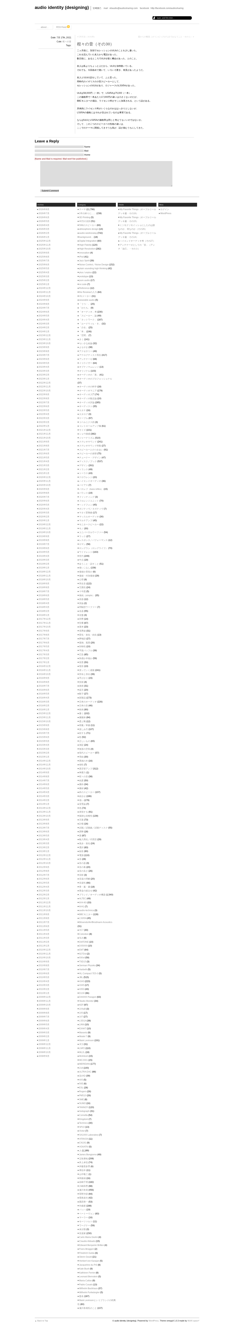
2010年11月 (45, 953)
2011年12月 (45, 902)
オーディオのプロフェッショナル (95, 378)
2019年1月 (44, 567)
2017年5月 (44, 646)
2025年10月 (45, 248)
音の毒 (82, 867)
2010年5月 (44, 977)
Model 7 (83, 1036)
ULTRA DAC (85, 1071)
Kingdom (83, 1119)
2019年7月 (44, 544)
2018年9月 (44, 583)
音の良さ (83, 871)
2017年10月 (45, 627)
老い (81, 800)
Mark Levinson (86, 1040)
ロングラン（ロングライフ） (93, 548)
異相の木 (83, 761)
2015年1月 (44, 757)
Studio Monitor (86, 1001)
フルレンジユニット (89, 501)
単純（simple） (87, 595)
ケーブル (83, 418)
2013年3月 (44, 843)
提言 (81, 690)
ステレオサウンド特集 (90, 445)
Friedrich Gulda (87, 1253)
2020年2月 (44, 516)
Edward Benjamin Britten (91, 1245)
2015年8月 (44, 729)
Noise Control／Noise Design (94, 264)
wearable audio (87, 300)
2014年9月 (44, 772)
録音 (81, 851)
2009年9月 (44, 1009)
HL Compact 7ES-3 (88, 973)
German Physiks (87, 965)
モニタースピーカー (89, 524)
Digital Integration (88, 241)
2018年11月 (45, 575)
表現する (83, 812)
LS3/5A (82, 918)
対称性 (82, 646)
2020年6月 (44, 501)
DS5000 (83, 945)
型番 (81, 623)
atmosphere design (88, 229)
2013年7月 (44, 827)
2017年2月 (44, 658)
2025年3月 (44, 276)
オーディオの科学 (88, 386)
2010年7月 (44, 969)
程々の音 (67, 41)
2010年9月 (44, 961)
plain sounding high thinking (93, 268)
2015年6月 (44, 737)
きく (81, 339)
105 (81, 1013)
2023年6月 (44, 359)
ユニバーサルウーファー (91, 532)
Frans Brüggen (86, 1249)
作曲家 (82, 1206)
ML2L (82, 1052)
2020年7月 (44, 497)
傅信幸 (82, 1170)
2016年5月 (44, 693)
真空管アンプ (85, 768)
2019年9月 (44, 536)
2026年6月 (44, 217)
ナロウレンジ (85, 477)
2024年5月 (44, 315)
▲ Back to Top (41, 1321)
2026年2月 (44, 233)
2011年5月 (44, 930)
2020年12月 (45, 477)
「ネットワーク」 (88, 319)
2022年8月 (44, 398)
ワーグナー (84, 1225)
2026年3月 (44, 229)
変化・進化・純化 (88, 635)
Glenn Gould (85, 1257)
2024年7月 (44, 308)
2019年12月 (45, 524)
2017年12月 (45, 619)
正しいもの (84, 741)
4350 (81, 989)
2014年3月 (44, 796)
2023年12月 (45, 335)
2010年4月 (44, 981)
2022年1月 (44, 426)
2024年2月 (44, 327)
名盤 (81, 615)
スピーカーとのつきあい (91, 449)
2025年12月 (45, 241)
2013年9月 (44, 819)
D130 (82, 993)
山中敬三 (83, 1174)
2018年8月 (44, 587)
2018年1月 (44, 615)
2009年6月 (44, 1020)
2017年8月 (44, 635)
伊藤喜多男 (84, 1166)
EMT (81, 949)
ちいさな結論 (85, 343)
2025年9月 (44, 252)
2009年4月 (44, 1028)
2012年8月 (44, 871)
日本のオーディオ (88, 701)
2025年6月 (44, 264)
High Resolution (87, 248)
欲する (82, 733)
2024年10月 (45, 296)
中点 (81, 560)
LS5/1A (82, 1020)
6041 (81, 906)
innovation (84, 252)
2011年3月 (44, 938)
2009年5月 (44, 1024)
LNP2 (82, 1048)
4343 (81, 981)
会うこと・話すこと (89, 564)
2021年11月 (45, 434)
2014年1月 (44, 804)
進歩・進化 (84, 843)
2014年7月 (44, 780)
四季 (81, 619)
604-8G (83, 902)
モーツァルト (85, 1221)
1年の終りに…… (87, 213)
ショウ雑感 (84, 434)
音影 (81, 875)
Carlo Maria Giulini (88, 1237)
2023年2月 (44, 374)
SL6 (81, 938)
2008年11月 (45, 1048)
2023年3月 (44, 371)
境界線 (82, 631)
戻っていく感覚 (87, 670)
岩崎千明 (83, 1182)
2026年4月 (44, 225)
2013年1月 (44, 851)
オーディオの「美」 (89, 374)
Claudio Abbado (87, 1241)
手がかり (83, 678)
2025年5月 (44, 268)
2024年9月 (44, 300)
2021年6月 (44, 453)
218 (81, 1068)
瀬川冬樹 (83, 1190)
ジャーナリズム (87, 438)
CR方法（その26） (87, 37)
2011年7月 (44, 922)
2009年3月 (44, 1032)
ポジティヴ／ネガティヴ (91, 509)
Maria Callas (85, 1280)
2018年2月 (44, 611)
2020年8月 (44, 493)
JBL (81, 977)
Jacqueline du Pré (88, 1265)
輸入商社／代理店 (88, 839)
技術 (81, 682)
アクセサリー (85, 351)
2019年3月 (44, 560)
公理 (81, 579)
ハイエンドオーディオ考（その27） (137, 241)
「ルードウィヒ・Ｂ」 (90, 323)
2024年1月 (44, 331)
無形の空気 (84, 749)
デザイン (83, 465)
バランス (83, 493)
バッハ (82, 1209)
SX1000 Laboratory (89, 1135)
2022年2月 (44, 422)
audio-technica (86, 910)
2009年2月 (44, 1036)
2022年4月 (44, 414)
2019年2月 (44, 564)
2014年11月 (45, 764)
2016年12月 (45, 666)
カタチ (82, 410)
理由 (81, 757)
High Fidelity (85, 245)
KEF (81, 1005)
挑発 (81, 686)
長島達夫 (83, 1198)
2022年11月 (45, 386)
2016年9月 (44, 678)
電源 (81, 855)
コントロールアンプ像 (90, 426)
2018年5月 (44, 599)
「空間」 (83, 335)
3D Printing (84, 217)
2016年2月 (44, 705)
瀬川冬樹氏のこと (88, 1308)
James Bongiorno (88, 1154)
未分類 (82, 1229)
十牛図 (82, 591)
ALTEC (82, 898)
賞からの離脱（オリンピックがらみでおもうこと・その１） (165, 37)
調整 (81, 831)
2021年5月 (44, 457)
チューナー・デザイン (90, 457)
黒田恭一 (83, 1202)
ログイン (164, 209)
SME (81, 1099)
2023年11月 (45, 339)
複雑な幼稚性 (85, 816)
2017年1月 (44, 662)
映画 (81, 709)
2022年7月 (44, 402)
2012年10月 (45, 863)
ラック (82, 536)
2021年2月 (44, 469)
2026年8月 (44, 209)
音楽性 (82, 883)
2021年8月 (44, 445)
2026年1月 (44, 237)
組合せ (82, 796)
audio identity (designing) (62, 7)
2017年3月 (44, 654)
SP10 (82, 1127)
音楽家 (82, 1233)
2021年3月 (44, 465)
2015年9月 (44, 725)
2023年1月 (44, 378)
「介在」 (83, 327)
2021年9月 (44, 441)
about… (45, 27)
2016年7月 (44, 686)
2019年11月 (45, 528)
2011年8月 (44, 918)
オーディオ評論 (87, 402)
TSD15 (82, 961)
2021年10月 (45, 438)
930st (82, 957)
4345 (81, 985)
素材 (81, 788)
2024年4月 (44, 319)
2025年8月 (44, 256)
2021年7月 (44, 449)
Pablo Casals (86, 1284)
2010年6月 (44, 973)
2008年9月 (44, 1056)
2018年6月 (44, 595)
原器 (81, 599)
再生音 (82, 583)
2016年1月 (44, 709)
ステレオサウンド (88, 441)
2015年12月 (45, 713)
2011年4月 (44, 934)
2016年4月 (44, 697)
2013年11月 (45, 812)
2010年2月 (44, 989)
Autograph (84, 1111)
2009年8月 (44, 1013)
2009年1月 (44, 1040)
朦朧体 (82, 717)
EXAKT (82, 1028)
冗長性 (82, 587)
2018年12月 (45, 571)
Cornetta (83, 1115)
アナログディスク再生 (90, 355)
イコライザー (85, 363)
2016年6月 (44, 690)
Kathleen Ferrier (87, 1272)
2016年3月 (44, 701)
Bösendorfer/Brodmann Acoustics (95, 922)
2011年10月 (45, 910)
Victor (82, 1131)
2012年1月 (44, 898)
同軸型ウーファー (88, 607)
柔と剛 (82, 721)
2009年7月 (44, 1016)
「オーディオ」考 (88, 312)
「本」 (82, 331)
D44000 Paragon (87, 997)
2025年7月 (44, 260)
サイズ (82, 430)
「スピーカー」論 (88, 315)
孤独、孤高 (84, 642)
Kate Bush (84, 1268)
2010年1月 (44, 993)
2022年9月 (44, 394)
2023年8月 (44, 351)
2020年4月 (44, 509)
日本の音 (83, 705)
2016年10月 (45, 674)
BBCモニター (86, 914)
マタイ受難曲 (85, 512)
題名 (81, 1296)
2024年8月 (44, 304)
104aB (82, 1009)
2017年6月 (44, 642)
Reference (84, 288)
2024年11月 (45, 292)
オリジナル (84, 371)
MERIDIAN (84, 1064)
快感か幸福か (85, 658)
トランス (83, 469)
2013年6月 (44, 831)
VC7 (81, 930)
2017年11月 (45, 623)
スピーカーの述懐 (88, 453)
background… (86, 237)
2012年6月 (44, 879)
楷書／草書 (84, 725)
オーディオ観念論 (88, 398)
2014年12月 (45, 761)
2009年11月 (45, 1001)
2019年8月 (44, 540)
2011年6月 (44, 926)
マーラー (83, 1217)
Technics (83, 1123)
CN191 (82, 1142)
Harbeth (83, 969)
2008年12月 (45, 1044)
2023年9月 (44, 347)
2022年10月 (45, 390)
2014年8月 (44, 776)
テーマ (82, 209)
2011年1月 (44, 945)
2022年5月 (44, 410)
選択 (81, 847)
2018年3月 (44, 607)
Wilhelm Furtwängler (89, 1292)
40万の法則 (84, 221)
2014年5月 (44, 788)
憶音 (81, 666)
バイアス (83, 485)
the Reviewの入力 (88, 292)
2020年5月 (44, 505)
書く (81, 713)
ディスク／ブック (88, 461)
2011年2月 (44, 942)
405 (81, 1080)
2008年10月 (45, 1052)
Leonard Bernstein (88, 1276)
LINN (81, 1024)
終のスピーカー (87, 792)
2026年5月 (44, 221)
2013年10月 (45, 816)
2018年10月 (45, 579)
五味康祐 (83, 1158)
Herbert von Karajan (89, 1261)
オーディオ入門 (87, 394)
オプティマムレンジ (89, 367)
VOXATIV (83, 1146)
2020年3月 (44, 512)
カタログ (83, 414)
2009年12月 (45, 997)
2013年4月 (44, 839)
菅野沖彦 (83, 1194)
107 (81, 1016)
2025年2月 (44, 280)
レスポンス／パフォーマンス (93, 540)
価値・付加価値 (87, 575)
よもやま (83, 347)
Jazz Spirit (84, 260)
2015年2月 (44, 753)
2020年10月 (45, 485)
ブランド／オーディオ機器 (92, 894)
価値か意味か (85, 571)
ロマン (82, 544)
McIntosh (83, 1056)
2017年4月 (44, 650)
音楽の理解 (84, 879)
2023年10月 (45, 343)
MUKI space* (193, 1321)
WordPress (165, 213)
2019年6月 (44, 548)
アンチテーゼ (85, 359)
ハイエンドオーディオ (90, 481)
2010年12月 (45, 949)
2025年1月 (44, 284)
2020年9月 (44, 489)
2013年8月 (44, 823)
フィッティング (87, 497)
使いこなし (84, 567)
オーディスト (85, 406)
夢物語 (82, 638)
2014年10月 (45, 768)
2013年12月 (45, 808)
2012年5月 (44, 883)
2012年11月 (45, 859)
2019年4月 (44, 556)
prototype (83, 276)
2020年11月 (45, 481)
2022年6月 (44, 406)
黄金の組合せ (85, 890)
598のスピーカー (87, 225)
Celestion (84, 934)
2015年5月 (44, 741)
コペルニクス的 (87, 422)
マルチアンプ (85, 520)
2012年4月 (44, 887)
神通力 (82, 772)
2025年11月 (45, 245)
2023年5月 (44, 363)
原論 (81, 603)
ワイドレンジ (85, 552)
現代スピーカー (87, 753)
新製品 (82, 697)
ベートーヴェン (87, 1213)
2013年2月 (44, 847)
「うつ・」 (84, 304)
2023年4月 (44, 367)
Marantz (83, 1032)
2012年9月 (44, 867)
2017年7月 (44, 638)
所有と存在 (84, 674)
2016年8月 (44, 682)
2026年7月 (44, 213)
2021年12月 (45, 430)
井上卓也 (83, 1162)
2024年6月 (44, 312)
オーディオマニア (88, 390)
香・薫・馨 (84, 887)
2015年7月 (44, 733)
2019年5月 (44, 552)
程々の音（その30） (95, 44)
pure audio (84, 280)
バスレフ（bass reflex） (91, 489)
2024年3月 (44, 323)
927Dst (82, 953)
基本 (81, 627)
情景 (81, 662)
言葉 (81, 819)
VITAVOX (83, 1139)
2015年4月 (44, 745)
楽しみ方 (83, 729)
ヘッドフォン (85, 505)
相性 (81, 764)
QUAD (82, 1075)
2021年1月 (44, 473)
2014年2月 (44, 800)
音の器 (82, 863)
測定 (81, 745)
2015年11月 (45, 717)
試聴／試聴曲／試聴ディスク (93, 827)
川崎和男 (83, 1186)
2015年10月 (45, 721)
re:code (83, 284)
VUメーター (85, 296)
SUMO (82, 1103)
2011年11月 (45, 906)
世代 (81, 556)
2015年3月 (44, 749)
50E (81, 1083)
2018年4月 (44, 603)
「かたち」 (84, 308)
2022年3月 (44, 418)
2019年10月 (45, 532)
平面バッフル (85, 650)
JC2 (81, 1044)
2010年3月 (44, 985)
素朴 (81, 784)
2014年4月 (44, 792)
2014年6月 (44, 784)
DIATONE (84, 942)
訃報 (81, 823)
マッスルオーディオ (89, 516)
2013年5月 (44, 835)
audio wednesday (88, 233)
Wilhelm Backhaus (88, 1288)
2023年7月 (44, 355)
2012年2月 (44, 894)
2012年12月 (45, 855)
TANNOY (83, 1107)
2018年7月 (44, 591)
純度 (81, 780)
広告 (81, 654)
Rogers (82, 1091)
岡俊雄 (82, 1178)
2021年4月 (44, 461)
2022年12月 (45, 383)
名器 (81, 611)
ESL (81, 1087)
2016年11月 (45, 670)
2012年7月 (44, 875)
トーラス (83, 473)
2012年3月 (44, 890)
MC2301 (83, 1060)
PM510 (82, 1095)
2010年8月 (44, 965)
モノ (81, 528)
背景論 (82, 804)
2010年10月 (45, 957)
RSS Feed (61, 27)
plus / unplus (85, 272)
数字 (81, 693)
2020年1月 (44, 520)
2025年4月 (44, 272)
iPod (81, 256)
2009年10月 (45, 1005)
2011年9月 (44, 914)
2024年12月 (45, 288)
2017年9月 (44, 631)
